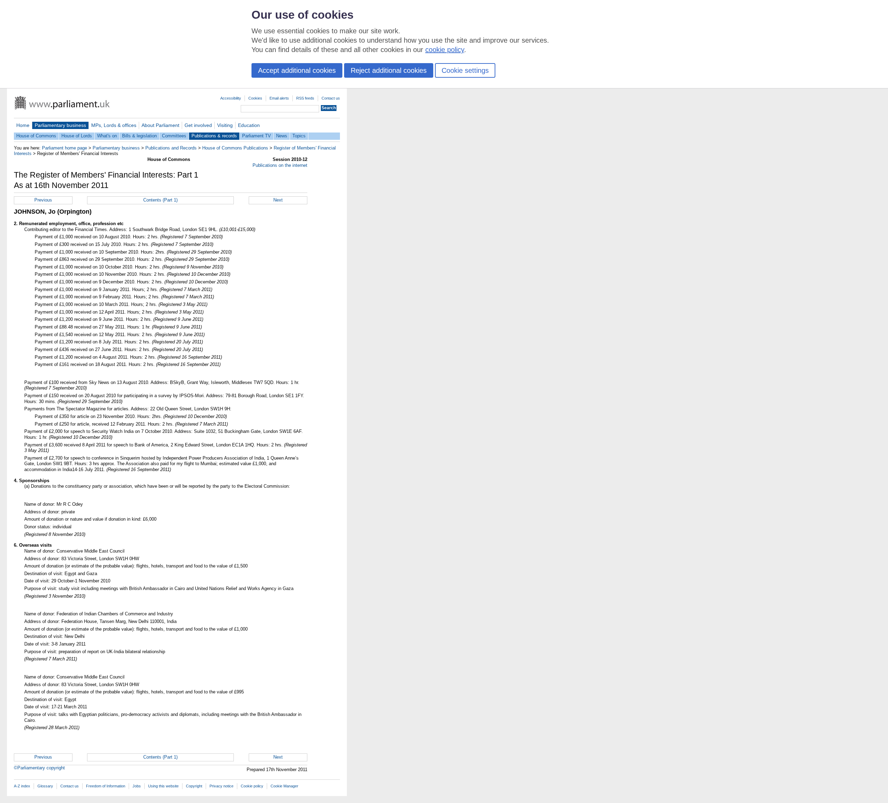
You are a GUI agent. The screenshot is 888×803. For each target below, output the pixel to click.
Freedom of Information (105, 786)
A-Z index (22, 786)
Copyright (194, 786)
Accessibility (230, 98)
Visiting (225, 125)
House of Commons (36, 135)
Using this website (163, 786)
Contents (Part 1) (160, 200)
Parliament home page (64, 148)
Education (249, 125)
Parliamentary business (60, 125)
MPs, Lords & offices (113, 125)
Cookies (255, 98)
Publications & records (214, 135)
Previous (43, 200)
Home (22, 125)
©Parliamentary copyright (39, 767)
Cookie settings (465, 70)
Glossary (45, 786)
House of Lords (76, 135)
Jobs (137, 786)
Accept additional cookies (297, 70)
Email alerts (279, 98)
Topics (299, 135)
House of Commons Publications (235, 148)
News (281, 135)
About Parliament (160, 125)
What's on (107, 135)
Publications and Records (171, 148)
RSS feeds (305, 98)
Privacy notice (221, 786)
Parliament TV (256, 135)
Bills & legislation (139, 135)
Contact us (331, 98)
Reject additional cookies (389, 70)
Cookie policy (252, 786)
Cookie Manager (284, 786)
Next (278, 200)
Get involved (198, 125)
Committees (174, 135)
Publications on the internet (280, 165)
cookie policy (444, 49)
